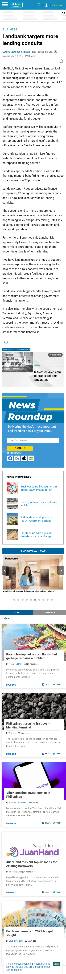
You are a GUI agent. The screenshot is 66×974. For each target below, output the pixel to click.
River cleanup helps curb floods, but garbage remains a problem (31, 656)
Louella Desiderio (16, 941)
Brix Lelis (12, 733)
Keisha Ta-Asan (15, 872)
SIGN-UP (20, 448)
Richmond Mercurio (17, 664)
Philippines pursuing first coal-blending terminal (28, 725)
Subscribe (56, 5)
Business (9, 29)
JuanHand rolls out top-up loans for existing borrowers (31, 864)
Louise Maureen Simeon (16, 51)
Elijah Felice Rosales (17, 802)
